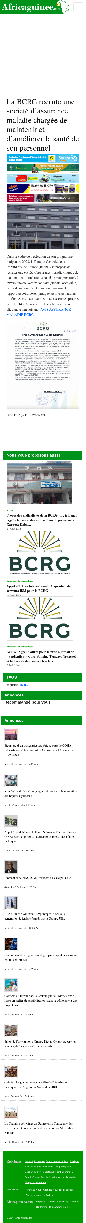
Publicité (40, 1201)
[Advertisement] (43, 47)
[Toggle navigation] (78, 6)
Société (29, 1161)
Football (59, 1171)
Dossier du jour (33, 1171)
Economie (39, 1161)
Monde (37, 1166)
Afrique (29, 1166)
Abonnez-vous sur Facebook (58, 1189)
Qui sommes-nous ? (59, 1207)
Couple (36, 1177)
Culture (69, 1171)
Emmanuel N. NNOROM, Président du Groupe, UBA (37, 878)
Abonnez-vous (33, 1189)
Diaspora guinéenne (35, 1182)
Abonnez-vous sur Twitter (39, 1195)
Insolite (53, 1177)
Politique (74, 1161)
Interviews (48, 1166)
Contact (51, 1201)
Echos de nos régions (57, 1161)
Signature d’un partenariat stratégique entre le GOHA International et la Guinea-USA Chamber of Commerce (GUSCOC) (38, 750)
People (44, 1177)
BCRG (24, 685)
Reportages (48, 1171)
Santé (28, 1177)
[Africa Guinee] (34, 7)
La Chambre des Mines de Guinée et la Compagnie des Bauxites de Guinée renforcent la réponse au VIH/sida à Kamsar (38, 1128)
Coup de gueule (63, 1166)
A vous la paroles (67, 1177)
